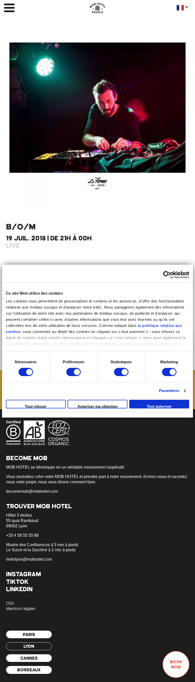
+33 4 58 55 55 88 (22, 535)
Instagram (23, 574)
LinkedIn (19, 589)
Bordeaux (29, 670)
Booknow (176, 664)
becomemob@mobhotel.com (32, 491)
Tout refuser (35, 406)
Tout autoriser (159, 406)
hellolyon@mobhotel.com (29, 559)
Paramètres (169, 391)
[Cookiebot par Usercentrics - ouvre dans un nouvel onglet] (167, 275)
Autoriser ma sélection (97, 406)
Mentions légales (20, 608)
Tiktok (17, 582)
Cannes (29, 658)
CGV (10, 603)
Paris (29, 634)
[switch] (73, 372)
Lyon (29, 646)
